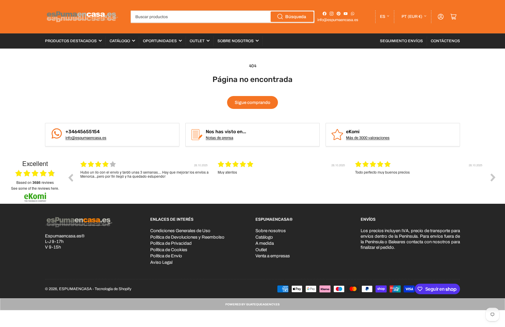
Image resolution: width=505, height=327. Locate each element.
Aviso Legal (161, 262)
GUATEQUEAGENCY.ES (263, 304)
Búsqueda (295, 16)
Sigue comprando (252, 102)
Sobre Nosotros (235, 41)
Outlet (197, 41)
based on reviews (35, 182)
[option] (144, 182)
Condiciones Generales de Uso (180, 230)
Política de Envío (166, 256)
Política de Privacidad (171, 243)
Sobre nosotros (270, 230)
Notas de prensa (219, 138)
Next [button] (493, 177)
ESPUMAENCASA (75, 289)
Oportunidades (160, 41)
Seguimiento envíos (401, 41)
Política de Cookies (168, 249)
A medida (264, 243)
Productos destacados (71, 41)
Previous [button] (70, 177)
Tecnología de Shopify (113, 289)
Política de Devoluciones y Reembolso (187, 237)
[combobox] (222, 17)
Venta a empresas (272, 256)
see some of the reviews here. (35, 188)
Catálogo (120, 41)
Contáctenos (445, 41)
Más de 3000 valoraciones (368, 138)
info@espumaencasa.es (337, 20)
